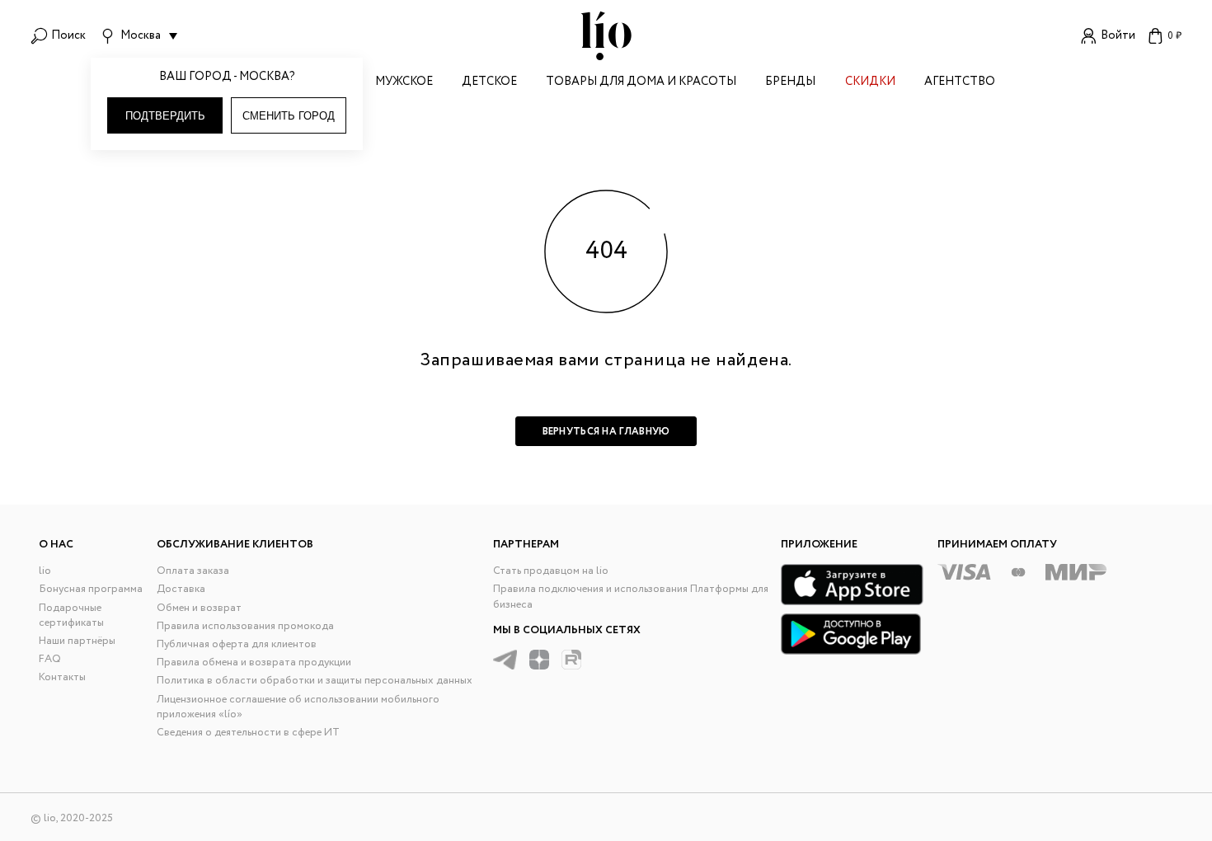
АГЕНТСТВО (959, 83)
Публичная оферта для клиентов (237, 644)
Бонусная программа (91, 589)
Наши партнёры (77, 641)
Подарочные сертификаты (71, 615)
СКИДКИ (870, 83)
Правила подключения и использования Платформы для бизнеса (630, 596)
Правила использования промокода (245, 626)
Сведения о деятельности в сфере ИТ (248, 732)
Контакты (62, 677)
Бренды (790, 83)
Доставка (181, 589)
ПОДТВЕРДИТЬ (165, 116)
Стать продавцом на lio (550, 571)
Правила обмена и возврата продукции (254, 662)
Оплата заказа (193, 571)
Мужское (404, 83)
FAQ (50, 659)
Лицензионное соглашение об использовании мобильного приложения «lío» (298, 707)
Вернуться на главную (606, 432)
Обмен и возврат (199, 608)
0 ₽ (1174, 36)
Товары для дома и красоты (641, 83)
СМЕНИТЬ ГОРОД (288, 116)
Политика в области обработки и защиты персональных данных (314, 680)
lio (45, 571)
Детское (489, 83)
